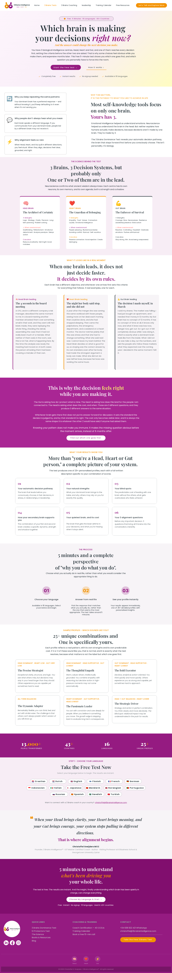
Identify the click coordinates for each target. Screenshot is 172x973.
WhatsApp (141, 927)
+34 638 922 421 (128, 927)
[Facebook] (12, 942)
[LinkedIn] (6, 942)
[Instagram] (18, 942)
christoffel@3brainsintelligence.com (111, 802)
